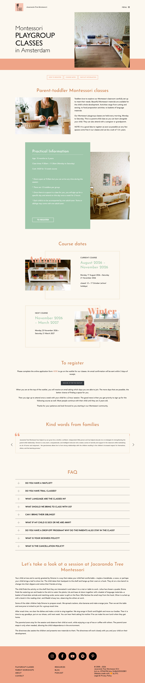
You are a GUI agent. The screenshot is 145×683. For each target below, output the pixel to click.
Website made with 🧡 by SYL (106, 673)
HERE (55, 371)
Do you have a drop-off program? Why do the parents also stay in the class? (70, 531)
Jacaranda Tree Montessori (36, 7)
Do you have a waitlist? (38, 483)
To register (43, 220)
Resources (60, 667)
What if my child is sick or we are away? (48, 523)
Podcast (59, 673)
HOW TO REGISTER (55, 77)
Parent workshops (24, 670)
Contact (19, 676)
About (18, 673)
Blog (57, 670)
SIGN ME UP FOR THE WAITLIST (72, 383)
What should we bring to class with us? (48, 507)
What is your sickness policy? (42, 538)
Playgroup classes (24, 667)
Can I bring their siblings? (40, 515)
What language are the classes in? (45, 499)
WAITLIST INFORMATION (88, 77)
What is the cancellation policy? (44, 546)
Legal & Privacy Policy (103, 676)
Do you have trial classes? (40, 491)
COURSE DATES (71, 77)
